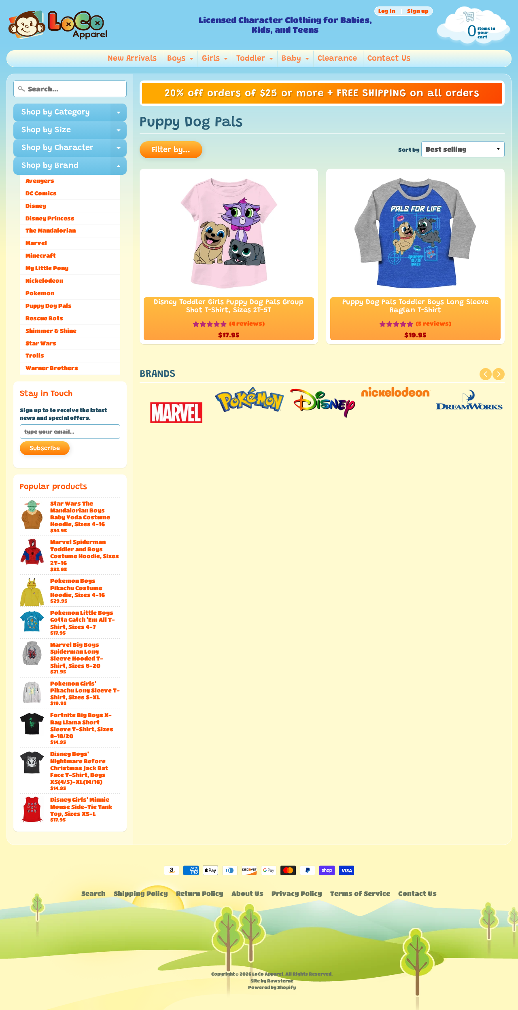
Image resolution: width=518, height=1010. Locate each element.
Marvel (36, 243)
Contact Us (388, 59)
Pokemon (39, 293)
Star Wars (40, 343)
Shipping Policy (141, 893)
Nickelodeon (44, 280)
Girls (216, 61)
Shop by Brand (74, 168)
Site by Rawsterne (272, 980)
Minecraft (40, 255)
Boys (181, 61)
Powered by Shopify (272, 987)
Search (93, 893)
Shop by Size (74, 132)
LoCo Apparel (267, 973)
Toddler (255, 61)
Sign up (418, 11)
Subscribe (45, 448)
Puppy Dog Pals (48, 306)
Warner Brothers (51, 368)
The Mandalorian (50, 230)
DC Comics (41, 193)
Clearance (337, 59)
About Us (247, 893)
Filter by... (171, 150)
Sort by (409, 149)
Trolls (34, 355)
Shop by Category (74, 114)
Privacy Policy (297, 893)
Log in (386, 11)
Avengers (39, 181)
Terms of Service (360, 893)
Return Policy (199, 893)
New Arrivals (132, 59)
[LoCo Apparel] (99, 25)
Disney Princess (49, 218)
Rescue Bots (44, 318)
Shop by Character (74, 150)
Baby (296, 61)
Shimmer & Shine (50, 331)
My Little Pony (46, 268)
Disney (35, 206)
